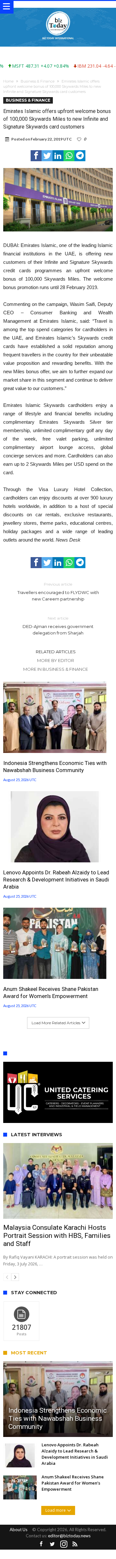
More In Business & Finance (55, 669)
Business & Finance (37, 81)
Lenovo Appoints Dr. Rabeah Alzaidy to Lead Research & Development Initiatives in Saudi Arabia (56, 879)
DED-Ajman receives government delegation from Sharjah (58, 625)
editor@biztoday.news (69, 1535)
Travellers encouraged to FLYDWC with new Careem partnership (58, 591)
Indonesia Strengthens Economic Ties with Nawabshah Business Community (55, 766)
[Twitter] (52, 1544)
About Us (18, 1529)
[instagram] (64, 1544)
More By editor (55, 660)
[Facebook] (41, 1544)
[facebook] (36, 155)
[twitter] (47, 155)
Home (8, 81)
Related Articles (56, 651)
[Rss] (75, 1544)
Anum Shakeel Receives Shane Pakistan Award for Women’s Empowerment (50, 992)
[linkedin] (58, 155)
